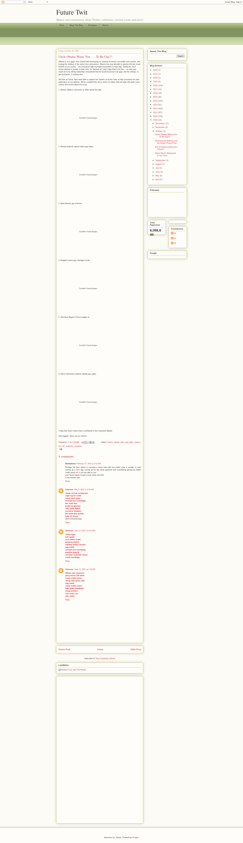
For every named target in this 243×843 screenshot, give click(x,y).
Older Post (135, 649)
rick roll (61, 446)
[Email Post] (60, 449)
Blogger (135, 837)
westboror (78, 446)
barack (110, 442)
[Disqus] (99, 712)
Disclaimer (92, 25)
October (159, 131)
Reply (67, 481)
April (157, 179)
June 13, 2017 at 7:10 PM (84, 569)
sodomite (69, 446)
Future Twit (71, 11)
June (157, 172)
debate (116, 442)
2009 (155, 120)
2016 (155, 93)
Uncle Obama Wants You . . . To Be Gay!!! (166, 135)
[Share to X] (88, 442)
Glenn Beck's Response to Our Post (165, 154)
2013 (155, 104)
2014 (155, 101)
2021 (155, 74)
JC (175, 233)
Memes (106, 25)
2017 (155, 89)
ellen (122, 442)
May (157, 175)
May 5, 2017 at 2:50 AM (84, 489)
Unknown (69, 489)
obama (137, 442)
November (160, 127)
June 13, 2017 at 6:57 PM (84, 531)
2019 (155, 81)
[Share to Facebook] (90, 442)
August (158, 164)
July (157, 168)
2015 (155, 97)
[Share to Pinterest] (93, 442)
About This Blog (76, 25)
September (160, 160)
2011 (155, 112)
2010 (155, 116)
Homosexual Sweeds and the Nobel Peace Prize (166, 142)
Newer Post (64, 649)
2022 (155, 70)
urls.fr (77, 472)
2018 (155, 85)
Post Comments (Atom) (105, 658)
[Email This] (82, 442)
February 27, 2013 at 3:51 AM (89, 464)
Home (61, 25)
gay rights (129, 442)
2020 (155, 78)
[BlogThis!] (85, 442)
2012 (155, 108)
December (160, 123)
